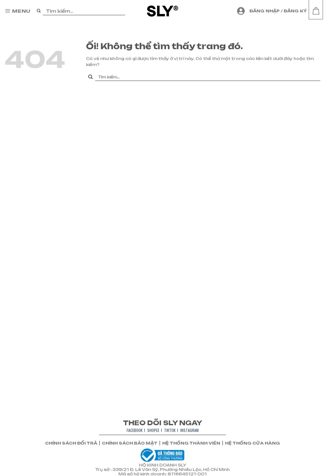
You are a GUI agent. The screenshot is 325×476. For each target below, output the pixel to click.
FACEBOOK (135, 430)
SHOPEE (153, 430)
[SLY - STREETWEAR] (162, 11)
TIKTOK (170, 430)
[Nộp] (39, 11)
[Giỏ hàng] (315, 11)
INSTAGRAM (189, 430)
